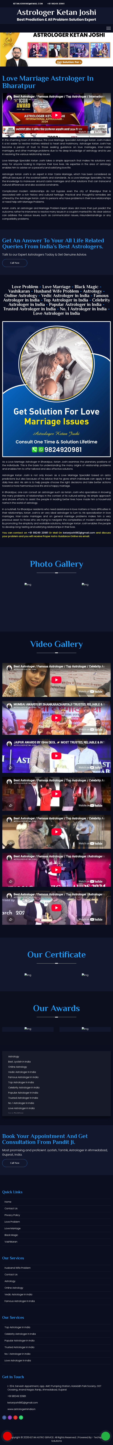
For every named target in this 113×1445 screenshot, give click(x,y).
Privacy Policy (12, 1215)
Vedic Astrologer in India (65, 295)
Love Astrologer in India (56, 313)
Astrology (92, 291)
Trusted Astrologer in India (29, 309)
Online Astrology (20, 295)
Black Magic (86, 287)
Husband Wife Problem (57, 291)
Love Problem (25, 287)
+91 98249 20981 (55, 3)
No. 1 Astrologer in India (83, 309)
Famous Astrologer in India (23, 1077)
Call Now (14, 263)
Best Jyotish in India (19, 1061)
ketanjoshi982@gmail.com (28, 3)
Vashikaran (19, 291)
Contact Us (11, 1208)
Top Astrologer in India (66, 300)
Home (8, 1202)
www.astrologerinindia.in (21, 1409)
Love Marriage (56, 287)
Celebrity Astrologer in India (23, 1087)
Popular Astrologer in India (75, 304)
